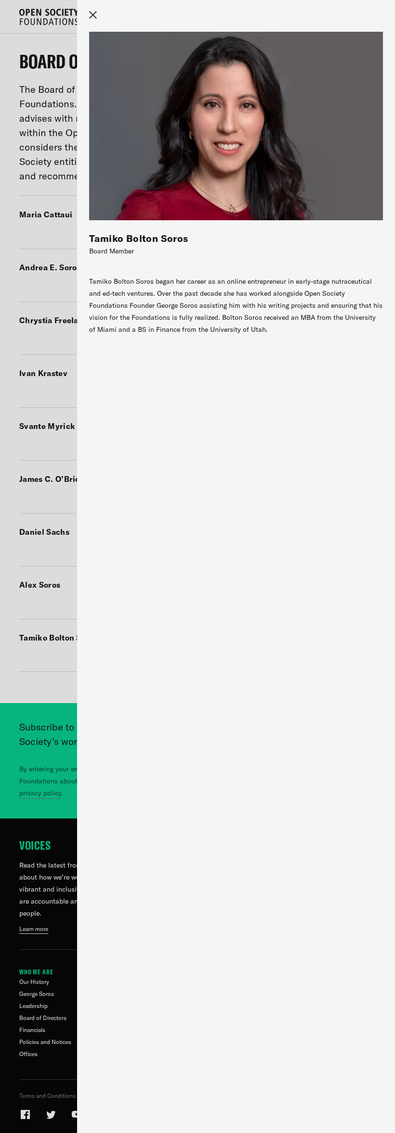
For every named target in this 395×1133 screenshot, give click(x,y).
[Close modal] (93, 15)
